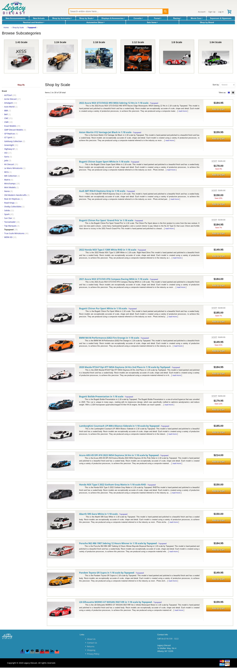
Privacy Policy (93, 654)
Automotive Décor (94, 22)
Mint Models (10, 187)
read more (182, 111)
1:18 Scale (99, 42)
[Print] (32, 652)
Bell (6, 114)
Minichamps (10, 183)
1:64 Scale (216, 42)
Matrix (7, 179)
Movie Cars (196, 18)
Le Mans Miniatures (13, 168)
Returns (90, 646)
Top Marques (10, 225)
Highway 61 (9, 149)
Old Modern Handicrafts (15, 195)
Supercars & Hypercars (220, 18)
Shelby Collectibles (13, 206)
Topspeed (32, 27)
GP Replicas (9, 133)
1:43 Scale (21, 42)
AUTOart (8, 95)
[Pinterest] (42, 652)
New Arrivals (39, 18)
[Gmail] (47, 652)
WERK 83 (8, 237)
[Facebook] (22, 652)
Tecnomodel (9, 222)
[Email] (37, 652)
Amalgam (8, 103)
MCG (6, 172)
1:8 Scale (176, 42)
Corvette (138, 18)
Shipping (91, 650)
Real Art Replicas (12, 199)
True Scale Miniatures (14, 233)
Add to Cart (218, 109)
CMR (6, 122)
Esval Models (10, 126)
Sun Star (8, 218)
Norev (7, 191)
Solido (7, 210)
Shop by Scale (86, 18)
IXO (5, 152)
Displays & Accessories (112, 18)
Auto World (9, 106)
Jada (6, 160)
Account (201, 11)
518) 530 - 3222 (172, 638)
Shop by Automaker (61, 18)
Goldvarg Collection (13, 141)
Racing (176, 18)
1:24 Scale (60, 42)
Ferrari (157, 18)
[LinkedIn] (52, 652)
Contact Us (92, 642)
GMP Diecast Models (13, 129)
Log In (221, 11)
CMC (6, 118)
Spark (6, 214)
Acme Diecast (10, 99)
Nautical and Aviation (33, 22)
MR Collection (10, 176)
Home (6, 27)
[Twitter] (27, 652)
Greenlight (9, 145)
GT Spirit (8, 137)
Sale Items (151, 22)
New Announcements (16, 18)
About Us (91, 639)
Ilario (6, 156)
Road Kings (9, 202)
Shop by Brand (207, 22)
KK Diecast (9, 164)
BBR (6, 110)
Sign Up (211, 11)
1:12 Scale (138, 42)
